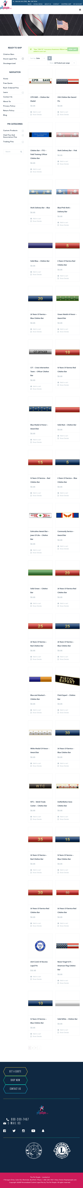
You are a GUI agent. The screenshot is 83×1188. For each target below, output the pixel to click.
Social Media (38, 4)
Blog (29, 4)
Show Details (37, 114)
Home (5, 78)
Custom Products (10, 130)
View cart (72, 49)
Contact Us (7, 97)
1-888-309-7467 (47, 1180)
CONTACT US (15, 1089)
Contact (56, 4)
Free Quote (7, 83)
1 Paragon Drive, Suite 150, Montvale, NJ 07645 (19, 1180)
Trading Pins (8, 141)
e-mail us (14, 1123)
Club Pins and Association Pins (10, 136)
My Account (77, 4)
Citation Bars (8, 54)
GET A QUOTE (15, 1071)
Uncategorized (9, 63)
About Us (48, 4)
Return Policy (8, 110)
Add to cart (36, 112)
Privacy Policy (9, 106)
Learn (5, 92)
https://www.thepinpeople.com (66, 1180)
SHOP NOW (15, 1080)
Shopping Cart (66, 4)
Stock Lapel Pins (10, 59)
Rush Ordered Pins (11, 88)
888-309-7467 (20, 1119)
